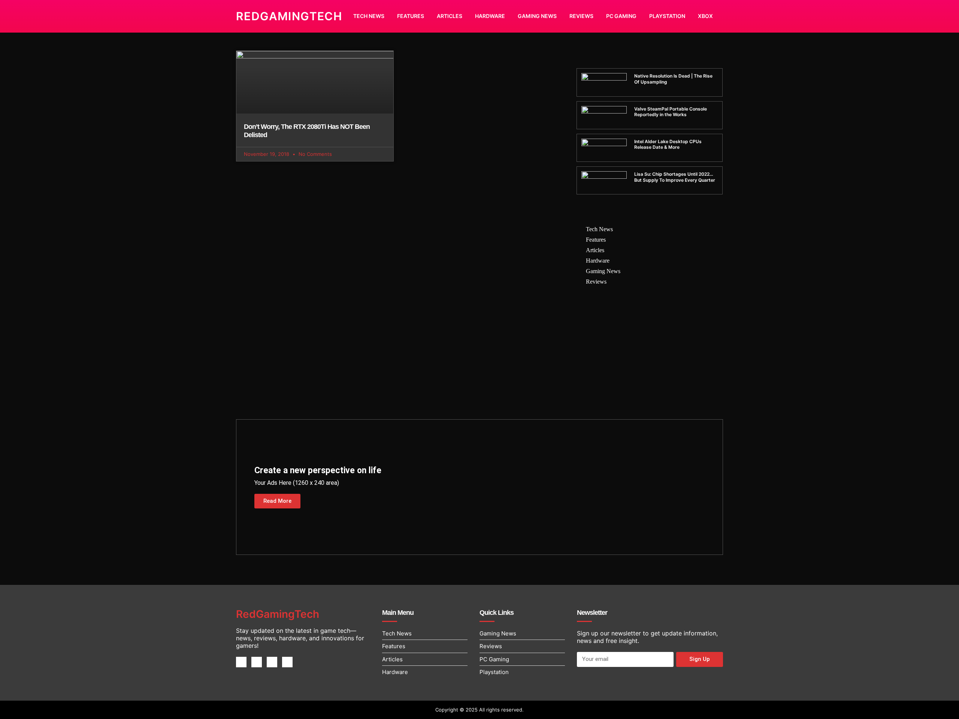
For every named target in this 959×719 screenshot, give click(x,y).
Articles (449, 16)
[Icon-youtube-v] (287, 662)
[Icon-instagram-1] (272, 662)
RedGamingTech (289, 16)
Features (410, 16)
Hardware (490, 16)
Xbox (705, 16)
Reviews (581, 16)
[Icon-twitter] (256, 662)
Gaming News (537, 16)
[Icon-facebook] (241, 662)
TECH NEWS (368, 16)
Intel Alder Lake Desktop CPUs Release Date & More (668, 144)
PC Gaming (621, 16)
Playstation (667, 16)
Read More (277, 501)
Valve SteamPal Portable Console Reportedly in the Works (670, 112)
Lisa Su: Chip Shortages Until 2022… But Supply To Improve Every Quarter (674, 177)
